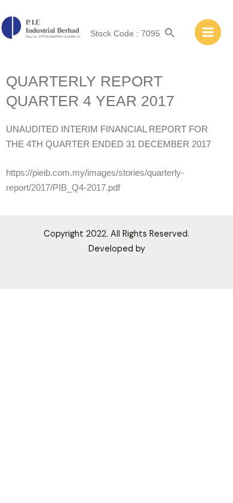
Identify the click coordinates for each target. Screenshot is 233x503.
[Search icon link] (170, 34)
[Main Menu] (208, 32)
